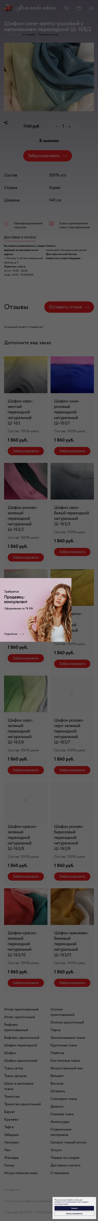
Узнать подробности (74, 1213)
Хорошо (74, 1208)
